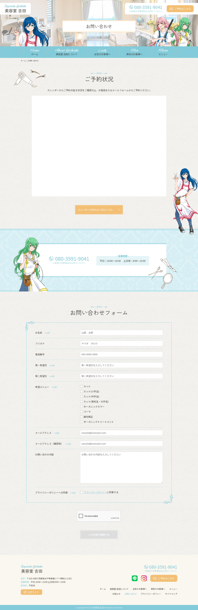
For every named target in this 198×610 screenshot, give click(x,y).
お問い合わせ (131, 593)
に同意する (101, 492)
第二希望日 (41, 376)
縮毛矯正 (88, 416)
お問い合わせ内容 (44, 454)
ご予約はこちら (183, 8)
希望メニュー (42, 387)
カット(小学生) (91, 391)
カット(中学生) (91, 396)
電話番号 (39, 354)
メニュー (173, 588)
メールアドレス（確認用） (49, 443)
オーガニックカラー (94, 406)
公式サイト (33, 592)
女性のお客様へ (140, 588)
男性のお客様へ (158, 588)
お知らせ (116, 593)
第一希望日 (41, 365)
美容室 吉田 (98, 607)
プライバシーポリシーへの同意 (51, 492)
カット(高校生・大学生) (96, 401)
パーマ (87, 411)
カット (87, 386)
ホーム (23, 60)
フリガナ (39, 343)
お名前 (38, 332)
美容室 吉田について (119, 588)
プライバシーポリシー (95, 492)
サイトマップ (171, 593)
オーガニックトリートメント (99, 421)
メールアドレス (43, 432)
